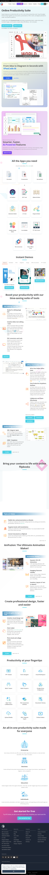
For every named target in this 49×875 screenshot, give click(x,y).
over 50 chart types (17, 629)
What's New (28, 835)
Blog (15, 833)
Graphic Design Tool (6, 841)
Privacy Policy (41, 835)
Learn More (16, 78)
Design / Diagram (18, 843)
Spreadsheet (30, 421)
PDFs (16, 262)
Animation (11, 262)
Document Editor (6, 845)
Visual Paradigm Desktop (16, 0)
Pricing (39, 3)
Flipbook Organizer (40, 280)
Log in (45, 3)
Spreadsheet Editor (6, 849)
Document (30, 417)
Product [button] (9, 3)
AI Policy (40, 833)
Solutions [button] (30, 3)
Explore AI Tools (17, 25)
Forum (27, 833)
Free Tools (16, 835)
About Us (28, 831)
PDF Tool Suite (5, 831)
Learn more (6, 356)
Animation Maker (6, 835)
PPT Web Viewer (5, 843)
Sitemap (28, 841)
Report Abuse (41, 841)
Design (27, 262)
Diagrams (22, 262)
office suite (28, 166)
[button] (14, 4)
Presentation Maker (6, 847)
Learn (15, 837)
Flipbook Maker (5, 833)
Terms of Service (42, 831)
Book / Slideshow (18, 841)
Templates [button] (35, 3)
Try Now (8, 78)
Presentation (39, 417)
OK (13, 871)
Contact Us (28, 839)
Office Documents (35, 262)
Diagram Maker (5, 839)
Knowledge (16, 839)
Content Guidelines (42, 837)
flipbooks (22, 523)
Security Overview (42, 839)
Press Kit (28, 837)
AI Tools (19, 3)
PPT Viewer (43, 262)
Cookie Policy (14, 868)
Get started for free (24, 818)
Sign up (42, 3)
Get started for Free (6, 25)
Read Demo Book (9, 287)
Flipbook (5, 262)
